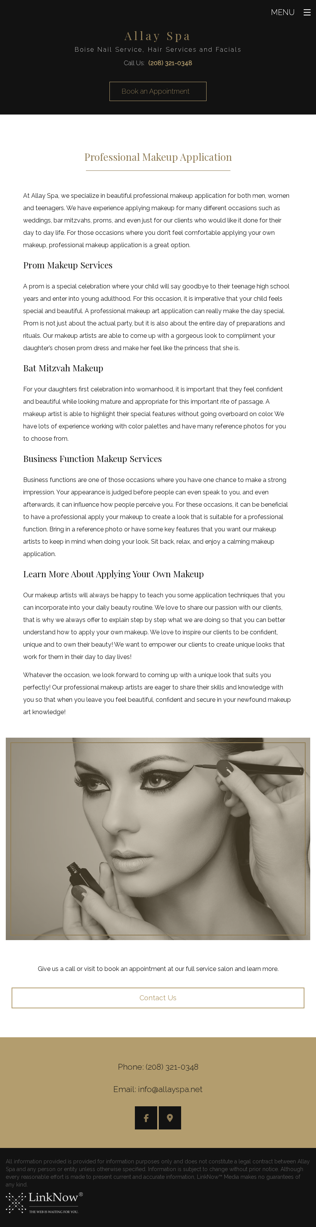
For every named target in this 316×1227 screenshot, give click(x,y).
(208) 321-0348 (170, 63)
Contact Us (158, 998)
